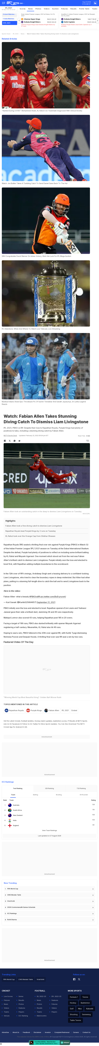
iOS (26, 727)
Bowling (59, 795)
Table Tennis (75, 1020)
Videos (47, 9)
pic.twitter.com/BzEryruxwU (53, 596)
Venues (7, 1016)
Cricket (74, 710)
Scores (23, 9)
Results (74, 9)
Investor (48, 1032)
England (16, 825)
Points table (84, 9)
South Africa (17, 810)
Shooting (74, 1014)
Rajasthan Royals (16, 710)
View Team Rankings (49, 830)
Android (19, 727)
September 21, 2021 (46, 602)
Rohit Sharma (12, 920)
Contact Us (86, 1032)
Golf (72, 1009)
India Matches (9, 19)
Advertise (5, 1032)
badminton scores (60, 721)
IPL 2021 (8, 8)
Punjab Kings (36, 710)
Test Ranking (17, 788)
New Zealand (17, 815)
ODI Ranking (49, 788)
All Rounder (84, 795)
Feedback (26, 1032)
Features (22, 1008)
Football (24, 721)
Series (21, 996)
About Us (16, 1032)
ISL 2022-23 (41, 996)
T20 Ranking (81, 788)
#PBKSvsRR (34, 596)
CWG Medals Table (14, 895)
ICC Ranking (23, 1016)
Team (13, 795)
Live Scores (8, 996)
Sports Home (6, 34)
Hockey (73, 1003)
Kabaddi (89, 1009)
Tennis (85, 997)
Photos (38, 9)
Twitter (35, 724)
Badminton (85, 1003)
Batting (35, 795)
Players (21, 1012)
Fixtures (64, 9)
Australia (16, 805)
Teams (6, 1012)
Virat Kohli (11, 901)
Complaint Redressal (61, 1032)
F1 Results (72, 721)
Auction (55, 9)
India (14, 820)
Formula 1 (74, 997)
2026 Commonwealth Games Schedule (21, 907)
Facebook (16, 724)
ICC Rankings (12, 913)
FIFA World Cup (12, 889)
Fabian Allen (54, 710)
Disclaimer (37, 1032)
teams (95, 9)
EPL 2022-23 (56, 996)
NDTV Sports (82, 721)
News (30, 9)
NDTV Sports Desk (10, 435)
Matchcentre (41, 1016)
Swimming (86, 1014)
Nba (80, 1009)
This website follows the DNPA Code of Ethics (33, 1037)
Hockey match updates (43, 721)
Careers (76, 1032)
